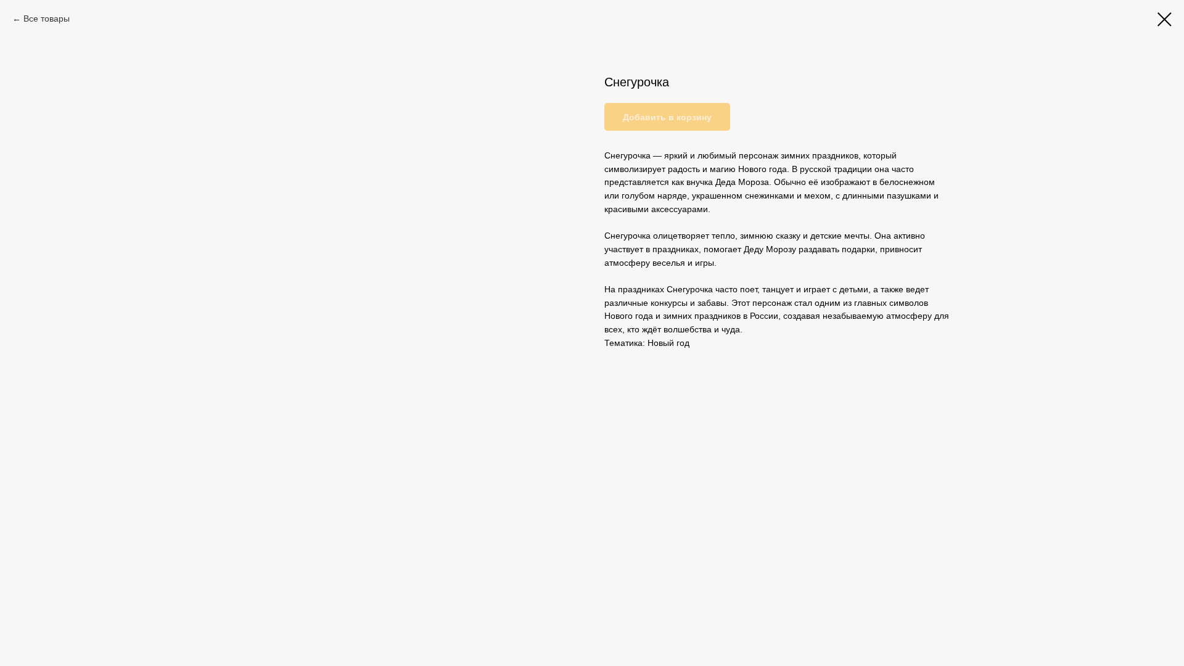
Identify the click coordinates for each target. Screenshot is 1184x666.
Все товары (46, 18)
